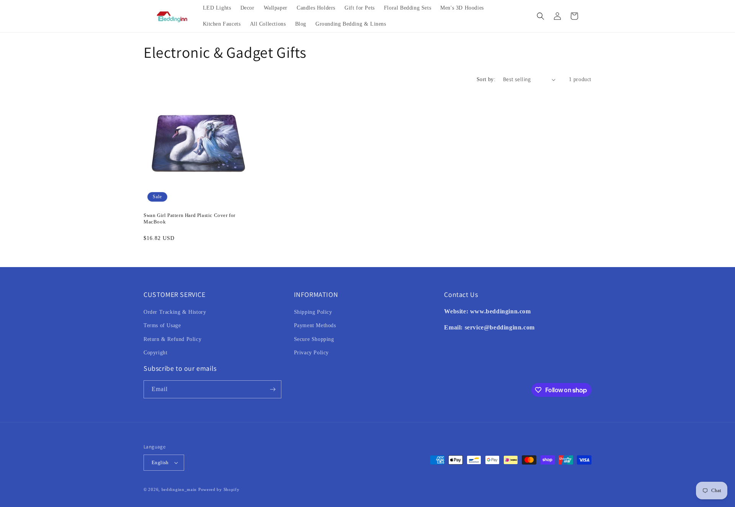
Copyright (155, 352)
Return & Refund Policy (172, 339)
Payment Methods (315, 325)
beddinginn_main (179, 489)
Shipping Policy (313, 312)
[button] (540, 16)
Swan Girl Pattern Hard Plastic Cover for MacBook (189, 218)
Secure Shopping (314, 339)
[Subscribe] (272, 389)
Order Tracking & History (175, 312)
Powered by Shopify (219, 489)
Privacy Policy (311, 352)
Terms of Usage (162, 325)
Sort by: (486, 79)
